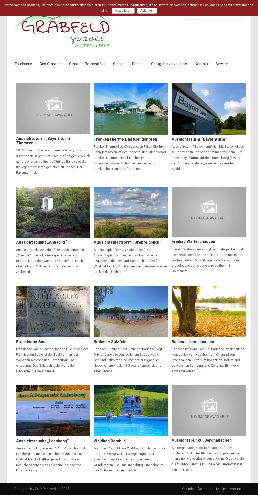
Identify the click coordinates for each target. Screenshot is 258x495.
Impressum (231, 489)
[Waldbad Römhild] (131, 410)
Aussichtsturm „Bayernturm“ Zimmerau (43, 140)
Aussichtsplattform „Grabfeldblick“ (127, 242)
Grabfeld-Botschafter (87, 63)
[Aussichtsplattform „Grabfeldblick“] (131, 212)
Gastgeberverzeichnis (169, 63)
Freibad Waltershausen (193, 241)
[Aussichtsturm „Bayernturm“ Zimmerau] (53, 108)
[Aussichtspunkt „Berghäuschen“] (209, 410)
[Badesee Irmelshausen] (209, 311)
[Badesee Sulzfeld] (131, 311)
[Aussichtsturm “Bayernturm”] (209, 109)
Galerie (118, 63)
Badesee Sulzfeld (110, 341)
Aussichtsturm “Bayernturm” (199, 139)
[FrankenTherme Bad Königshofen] (131, 109)
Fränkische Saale (32, 341)
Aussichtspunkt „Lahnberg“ (42, 441)
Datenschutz (208, 489)
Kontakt (201, 63)
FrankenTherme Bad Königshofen (125, 139)
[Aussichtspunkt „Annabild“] (53, 212)
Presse (138, 63)
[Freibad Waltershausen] (209, 211)
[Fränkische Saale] (53, 311)
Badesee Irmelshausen (193, 341)
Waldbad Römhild (110, 441)
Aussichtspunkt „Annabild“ (41, 242)
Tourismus (23, 63)
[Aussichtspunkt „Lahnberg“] (53, 410)
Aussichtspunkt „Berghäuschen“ (202, 440)
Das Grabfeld (50, 63)
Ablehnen (147, 10)
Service (222, 63)
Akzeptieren (123, 10)
